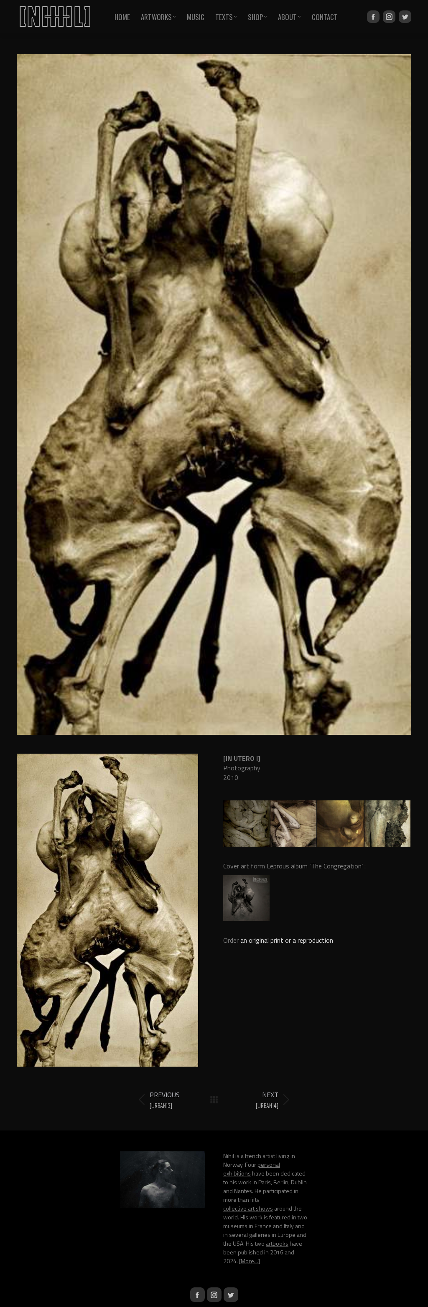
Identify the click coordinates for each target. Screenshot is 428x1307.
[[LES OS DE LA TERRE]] (388, 824)
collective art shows (248, 1208)
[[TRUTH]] (246, 824)
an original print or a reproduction (286, 940)
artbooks (277, 1243)
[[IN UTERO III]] (340, 824)
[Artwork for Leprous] (246, 898)
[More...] (249, 1261)
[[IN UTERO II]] (294, 824)
